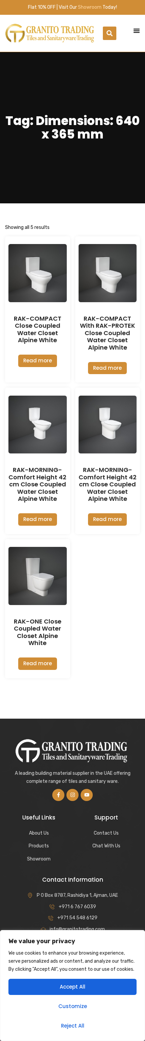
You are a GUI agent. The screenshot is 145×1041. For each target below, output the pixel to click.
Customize (72, 1006)
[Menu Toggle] (136, 30)
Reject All (72, 1025)
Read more (37, 360)
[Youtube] (87, 795)
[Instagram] (72, 795)
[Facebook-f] (58, 795)
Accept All (72, 986)
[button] (109, 33)
